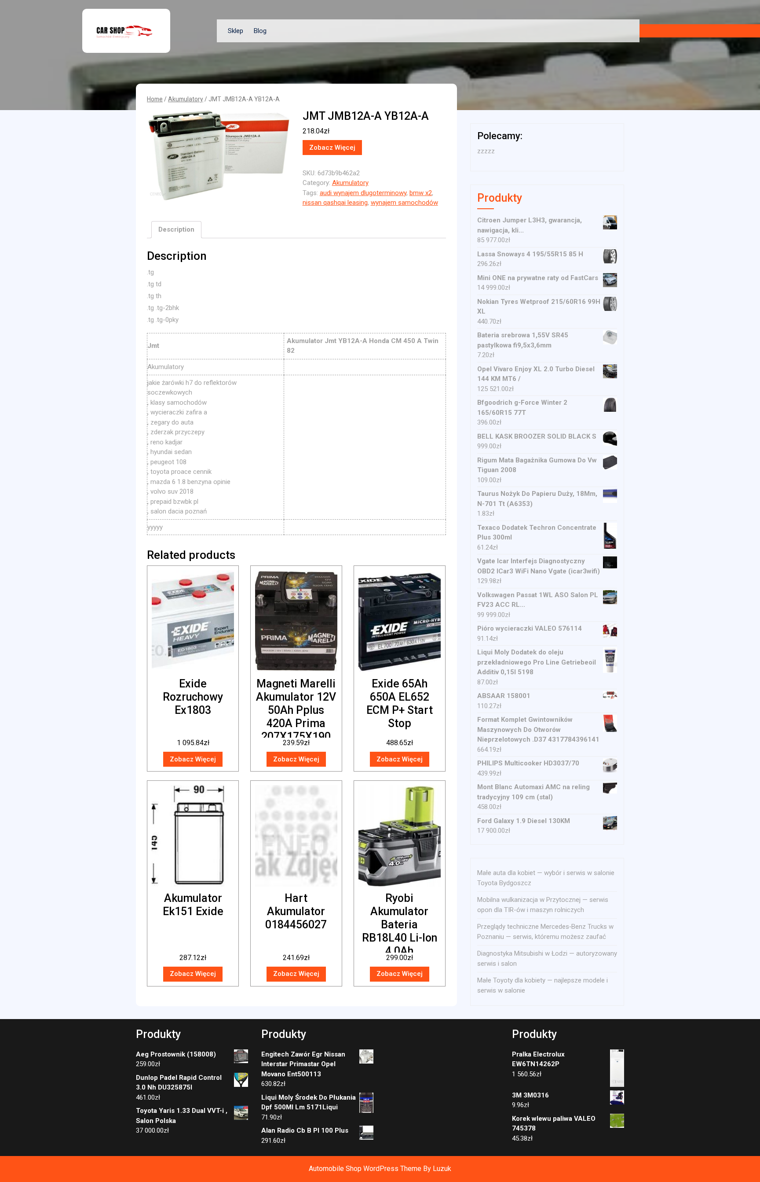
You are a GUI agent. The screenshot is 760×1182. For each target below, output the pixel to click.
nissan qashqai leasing (335, 203)
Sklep (235, 31)
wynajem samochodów (404, 203)
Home (155, 99)
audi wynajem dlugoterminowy (363, 193)
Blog (260, 31)
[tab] (176, 230)
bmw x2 (420, 193)
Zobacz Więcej (332, 147)
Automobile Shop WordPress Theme (365, 1168)
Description (176, 229)
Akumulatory (185, 99)
